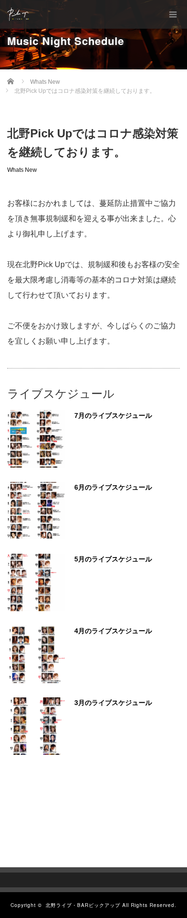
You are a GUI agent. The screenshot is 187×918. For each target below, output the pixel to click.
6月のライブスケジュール (113, 487)
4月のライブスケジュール (113, 631)
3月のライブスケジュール (113, 702)
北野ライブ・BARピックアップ (83, 905)
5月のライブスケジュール (113, 559)
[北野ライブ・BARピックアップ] (18, 14)
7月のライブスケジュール (113, 415)
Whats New (22, 170)
